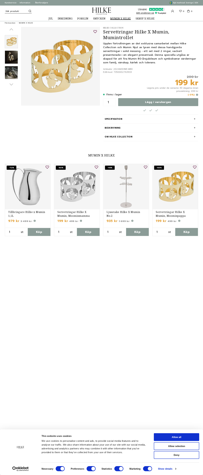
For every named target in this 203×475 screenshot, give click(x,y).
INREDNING (65, 18)
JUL (51, 18)
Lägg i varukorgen (158, 102)
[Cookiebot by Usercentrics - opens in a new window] (20, 468)
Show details (165, 468)
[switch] (91, 468)
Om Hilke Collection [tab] (118, 136)
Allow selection (176, 446)
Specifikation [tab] (113, 118)
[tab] (11, 41)
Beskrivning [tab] (113, 127)
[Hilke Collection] (101, 11)
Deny (176, 455)
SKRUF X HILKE (145, 18)
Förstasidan (10, 23)
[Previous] (11, 29)
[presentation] (11, 41)
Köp (39, 232)
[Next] (11, 84)
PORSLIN (82, 18)
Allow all (176, 437)
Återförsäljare (41, 2)
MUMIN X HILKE (120, 18)
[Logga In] (173, 11)
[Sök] (29, 11)
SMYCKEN (99, 18)
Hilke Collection (113, 27)
